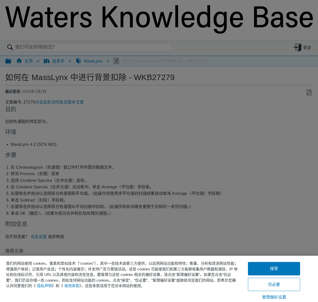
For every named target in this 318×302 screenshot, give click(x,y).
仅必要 (274, 284)
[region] (159, 279)
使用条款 (71, 286)
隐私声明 (44, 286)
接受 (274, 268)
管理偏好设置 (274, 297)
